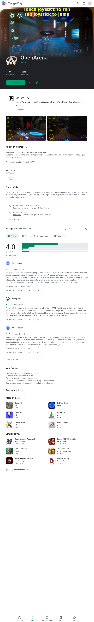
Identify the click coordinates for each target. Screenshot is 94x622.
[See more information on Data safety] (22, 187)
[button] (26, 128)
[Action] (10, 179)
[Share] (30, 83)
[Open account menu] (90, 3)
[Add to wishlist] (37, 83)
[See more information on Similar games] (24, 434)
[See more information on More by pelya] (24, 398)
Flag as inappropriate (17, 470)
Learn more (20, 110)
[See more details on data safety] (14, 219)
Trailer (47, 33)
